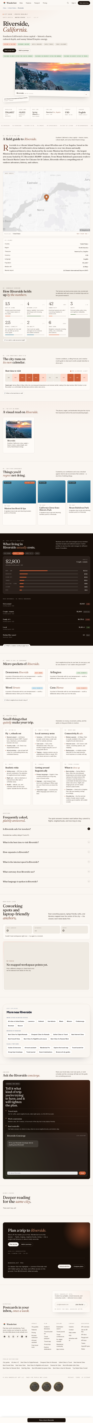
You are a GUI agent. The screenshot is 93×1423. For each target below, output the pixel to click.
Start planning (83, 3)
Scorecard (17, 125)
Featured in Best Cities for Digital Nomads (18, 56)
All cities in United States (16, 1021)
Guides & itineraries (14, 1047)
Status (83, 1349)
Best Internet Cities (77, 1034)
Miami (61, 1021)
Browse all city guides (63, 1052)
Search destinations (45, 1052)
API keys (83, 1340)
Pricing (45, 3)
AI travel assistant (30, 1047)
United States (12, 8)
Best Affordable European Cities (41, 1368)
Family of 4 (29, 553)
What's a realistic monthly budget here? (16, 645)
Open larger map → (83, 233)
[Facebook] (4, 1336)
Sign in (74, 3)
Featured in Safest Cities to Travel (76, 56)
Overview (5, 125)
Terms (78, 1377)
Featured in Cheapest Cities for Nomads (48, 56)
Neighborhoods (82, 125)
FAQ (70, 1335)
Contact (71, 1329)
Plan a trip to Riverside (46, 1420)
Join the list (80, 1304)
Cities (21, 3)
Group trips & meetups (15, 1052)
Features (28, 3)
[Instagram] (13, 1336)
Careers (71, 1327)
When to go (29, 125)
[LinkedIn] (22, 1336)
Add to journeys (24, 50)
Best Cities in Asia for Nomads (62, 1368)
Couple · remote (18, 553)
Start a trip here (9, 50)
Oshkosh (41, 1021)
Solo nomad (7, 553)
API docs (84, 1334)
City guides (35, 1327)
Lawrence (31, 1021)
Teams (83, 1343)
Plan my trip (13, 1244)
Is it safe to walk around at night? (14, 340)
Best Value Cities (21, 1365)
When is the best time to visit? (13, 393)
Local (37, 553)
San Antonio (51, 1021)
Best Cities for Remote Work (60, 1039)
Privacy (71, 1377)
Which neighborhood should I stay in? (16, 700)
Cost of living (66, 125)
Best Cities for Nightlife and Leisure (35, 1039)
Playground (84, 1337)
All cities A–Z (15, 1362)
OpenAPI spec (85, 1346)
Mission (69, 1021)
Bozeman (11, 1025)
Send (82, 1173)
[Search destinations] (67, 3)
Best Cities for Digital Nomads (17, 1034)
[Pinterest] (26, 1336)
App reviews (60, 1349)
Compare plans (78, 1266)
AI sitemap (86, 1377)
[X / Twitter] (9, 1336)
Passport (37, 3)
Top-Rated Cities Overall (80, 1368)
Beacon (20, 1025)
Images (40, 125)
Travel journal (30, 1052)
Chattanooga (80, 1021)
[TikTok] (17, 1336)
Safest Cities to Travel (60, 1034)
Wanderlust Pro (45, 1047)
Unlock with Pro (64, 1266)
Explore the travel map (61, 1047)
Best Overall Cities (14, 1039)
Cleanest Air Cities (55, 1365)
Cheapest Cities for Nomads (40, 1034)
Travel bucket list (77, 1047)
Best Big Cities (26, 1368)
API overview (85, 1327)
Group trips (47, 1344)
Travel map (47, 1341)
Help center (72, 1332)
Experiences (52, 125)
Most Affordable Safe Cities (71, 1365)
